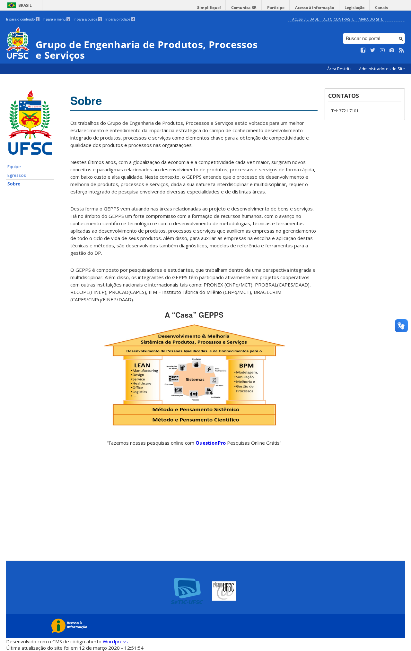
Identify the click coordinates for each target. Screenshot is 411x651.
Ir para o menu (56, 19)
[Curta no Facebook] (363, 50)
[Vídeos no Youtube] (382, 50)
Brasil (25, 5)
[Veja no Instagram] (392, 50)
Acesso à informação (314, 7)
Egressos (16, 175)
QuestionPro (211, 443)
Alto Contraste (338, 19)
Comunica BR (244, 7)
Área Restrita (340, 69)
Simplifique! (209, 7)
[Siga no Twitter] (372, 50)
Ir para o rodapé (119, 19)
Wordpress (115, 641)
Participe (275, 7)
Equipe (14, 166)
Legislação (354, 7)
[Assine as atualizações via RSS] (401, 50)
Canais (381, 7)
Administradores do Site (382, 69)
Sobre (13, 184)
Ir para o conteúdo (22, 19)
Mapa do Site (371, 19)
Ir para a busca (87, 19)
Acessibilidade (305, 19)
